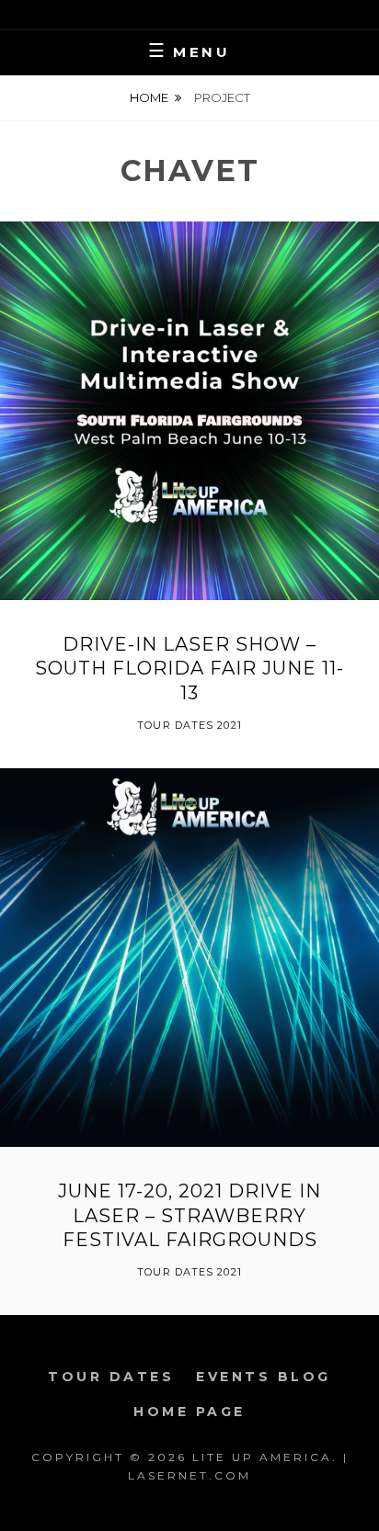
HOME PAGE (189, 1411)
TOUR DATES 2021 (189, 725)
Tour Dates (111, 1376)
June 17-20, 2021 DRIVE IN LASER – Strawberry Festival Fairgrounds (189, 1215)
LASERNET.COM (189, 1475)
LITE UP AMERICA (262, 1457)
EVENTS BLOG (263, 1376)
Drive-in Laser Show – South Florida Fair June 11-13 (189, 668)
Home (149, 97)
